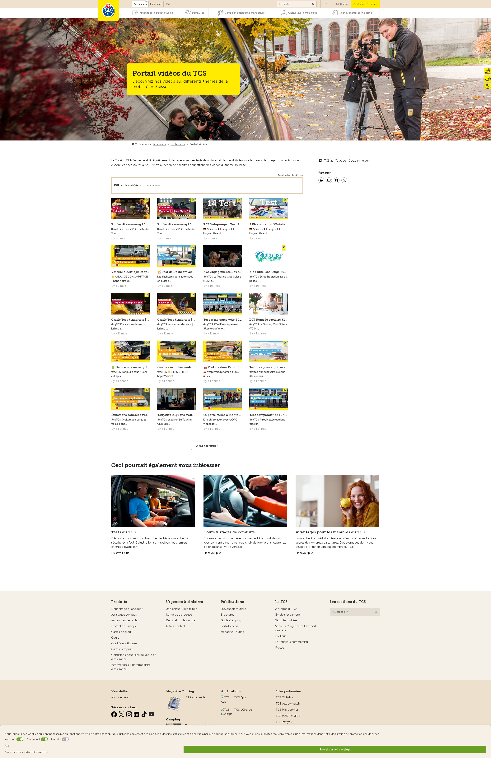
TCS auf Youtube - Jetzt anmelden (347, 160)
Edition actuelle (195, 697)
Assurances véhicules (125, 620)
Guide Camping (231, 620)
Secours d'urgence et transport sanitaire (295, 628)
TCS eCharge (243, 709)
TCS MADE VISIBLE (288, 716)
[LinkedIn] (137, 713)
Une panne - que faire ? (181, 609)
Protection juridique (124, 626)
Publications (232, 602)
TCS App (240, 697)
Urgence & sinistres (367, 4)
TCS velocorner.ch (288, 703)
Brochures (227, 614)
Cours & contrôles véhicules (245, 12)
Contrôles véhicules (124, 643)
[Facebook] (114, 713)
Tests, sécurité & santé (355, 12)
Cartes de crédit (121, 632)
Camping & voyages (302, 12)
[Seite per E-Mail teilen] (329, 180)
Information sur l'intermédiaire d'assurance (131, 667)
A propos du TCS (286, 609)
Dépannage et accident (127, 609)
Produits (198, 12)
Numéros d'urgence (179, 614)
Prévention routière (233, 609)
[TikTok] (144, 713)
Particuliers (140, 4)
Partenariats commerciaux (292, 642)
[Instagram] (129, 713)
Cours (115, 637)
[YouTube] (151, 713)
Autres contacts (176, 626)
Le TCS (281, 602)
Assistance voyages (124, 614)
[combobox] (355, 612)
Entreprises (156, 4)
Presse (279, 647)
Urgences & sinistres (184, 602)
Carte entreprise (122, 649)
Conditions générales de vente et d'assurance (133, 657)
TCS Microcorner (287, 709)
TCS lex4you (284, 722)
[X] (122, 713)
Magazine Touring (232, 632)
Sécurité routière (286, 620)
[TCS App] (226, 697)
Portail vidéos (229, 626)
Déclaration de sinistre (180, 620)
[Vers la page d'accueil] (108, 10)
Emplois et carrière (287, 614)
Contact (344, 4)
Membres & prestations (156, 12)
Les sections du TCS (348, 602)
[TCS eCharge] (226, 709)
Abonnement (120, 697)
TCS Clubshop (285, 697)
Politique (281, 636)
